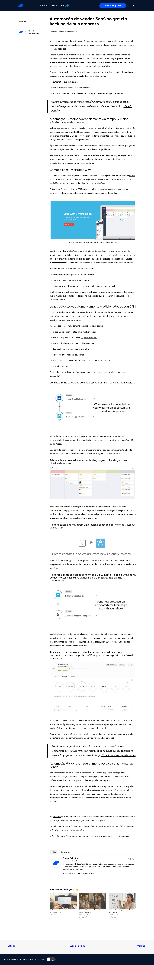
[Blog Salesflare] (20, 5)
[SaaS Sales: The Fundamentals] (63, 901)
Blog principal (77, 946)
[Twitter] (132, 858)
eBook (68, 354)
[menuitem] (43, 5)
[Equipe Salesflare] (56, 867)
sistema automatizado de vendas (87, 772)
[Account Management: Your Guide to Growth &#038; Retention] (92, 901)
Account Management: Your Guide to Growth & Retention (92, 911)
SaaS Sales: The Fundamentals (61, 910)
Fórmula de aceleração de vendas (118, 755)
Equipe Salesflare (71, 858)
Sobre (53, 852)
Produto (43, 5)
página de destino (89, 337)
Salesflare (75, 861)
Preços (54, 5)
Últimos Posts (64, 852)
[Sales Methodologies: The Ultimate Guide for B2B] (122, 901)
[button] (134, 5)
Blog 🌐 (65, 5)
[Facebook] (129, 858)
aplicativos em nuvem (78, 826)
